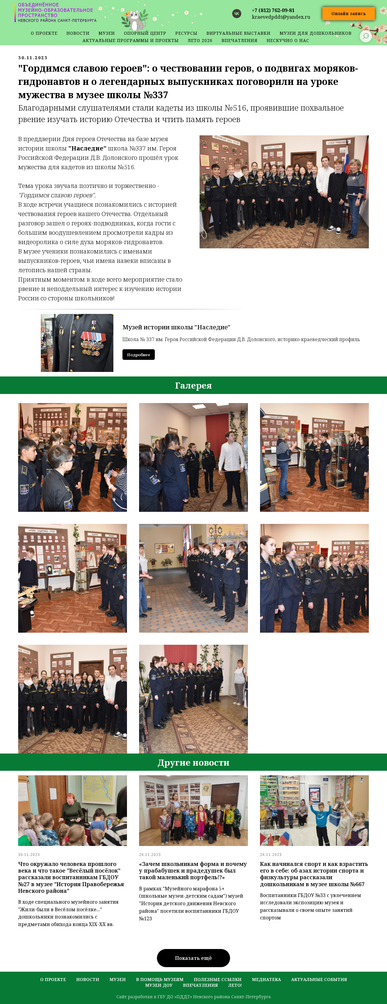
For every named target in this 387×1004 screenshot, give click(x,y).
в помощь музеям (160, 979)
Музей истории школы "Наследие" (176, 327)
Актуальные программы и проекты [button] (131, 40)
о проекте (44, 33)
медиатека (266, 979)
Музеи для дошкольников (316, 33)
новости (78, 33)
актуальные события (319, 979)
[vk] (236, 13)
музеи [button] (107, 33)
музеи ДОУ (159, 985)
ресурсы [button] (186, 33)
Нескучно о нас (288, 40)
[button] (348, 14)
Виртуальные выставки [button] (239, 33)
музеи (117, 979)
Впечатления (240, 40)
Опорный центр (145, 33)
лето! (235, 985)
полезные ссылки (218, 979)
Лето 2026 (200, 40)
